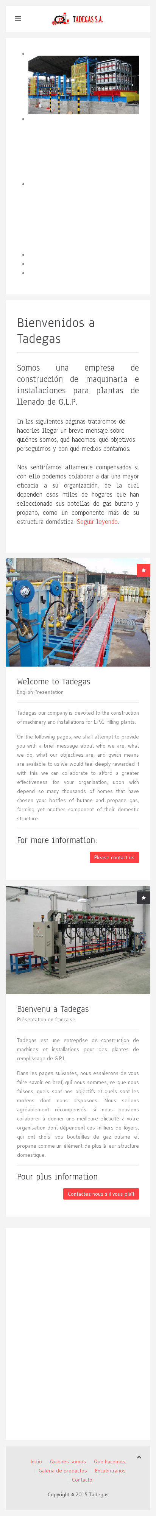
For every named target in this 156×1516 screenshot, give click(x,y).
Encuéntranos (110, 1470)
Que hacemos (109, 1461)
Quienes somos (68, 1461)
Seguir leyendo (97, 521)
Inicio (36, 1461)
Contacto (82, 1479)
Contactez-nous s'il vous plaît (101, 1193)
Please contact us (114, 857)
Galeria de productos (63, 1470)
